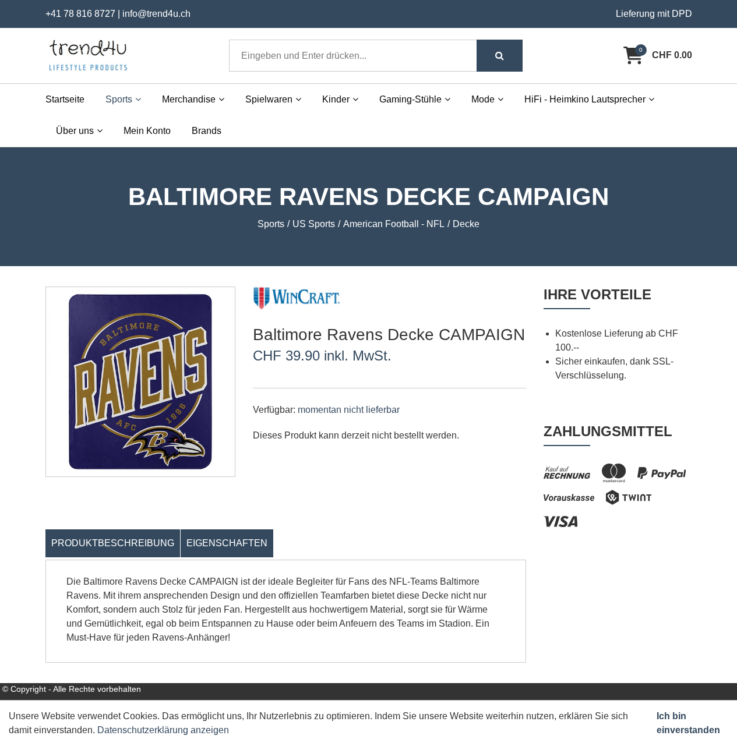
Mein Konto (147, 131)
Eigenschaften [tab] (226, 543)
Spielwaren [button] (268, 99)
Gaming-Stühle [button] (410, 99)
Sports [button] (118, 99)
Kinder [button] (336, 99)
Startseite (64, 99)
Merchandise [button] (189, 99)
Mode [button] (483, 99)
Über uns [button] (75, 131)
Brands (206, 131)
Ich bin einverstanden (688, 723)
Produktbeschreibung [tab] (112, 543)
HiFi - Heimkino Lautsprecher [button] (585, 99)
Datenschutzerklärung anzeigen (163, 730)
